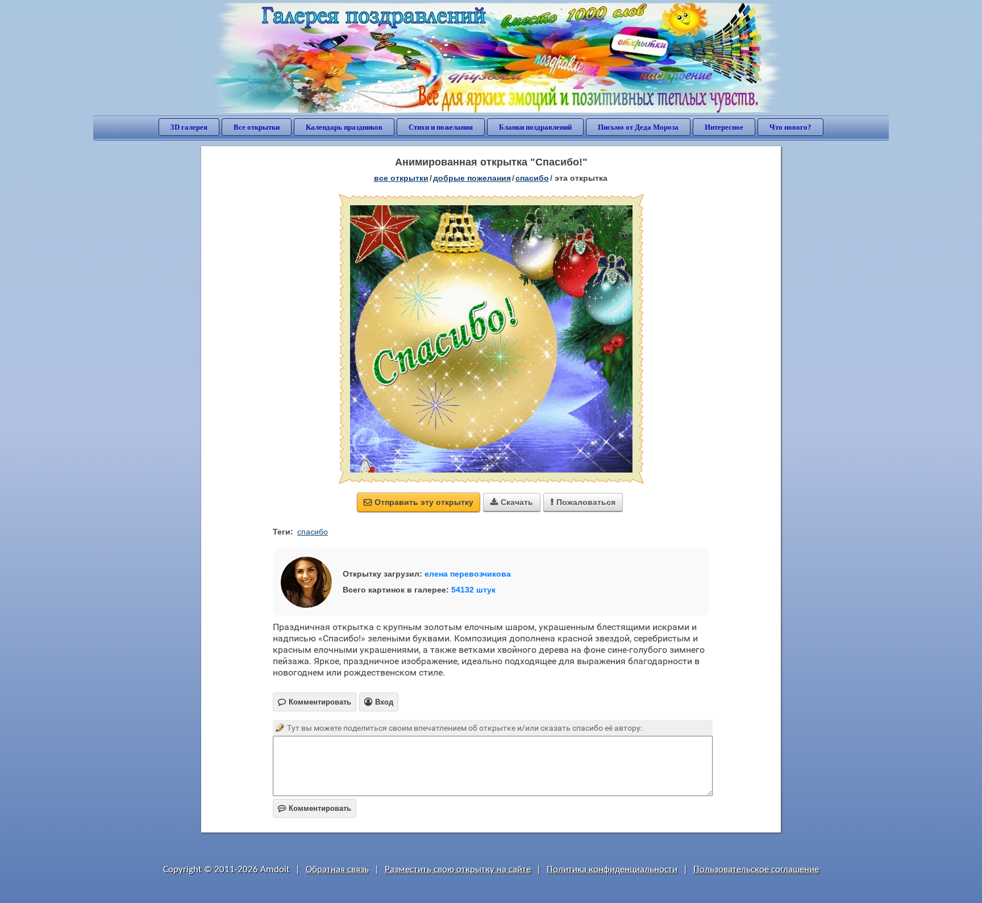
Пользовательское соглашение (756, 870)
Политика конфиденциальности (612, 870)
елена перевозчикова (468, 573)
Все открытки (257, 127)
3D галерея (188, 127)
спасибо (532, 178)
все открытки (401, 178)
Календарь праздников (344, 127)
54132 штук (473, 589)
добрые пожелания (472, 178)
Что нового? (790, 127)
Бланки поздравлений (535, 127)
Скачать (511, 502)
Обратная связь (337, 870)
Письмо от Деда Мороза (638, 127)
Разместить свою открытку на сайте (458, 870)
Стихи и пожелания (441, 127)
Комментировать (314, 808)
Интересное (724, 127)
